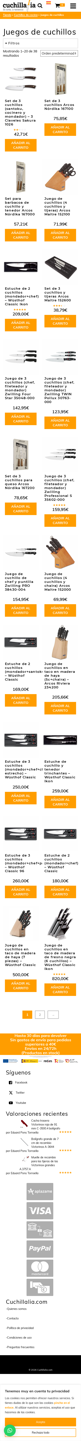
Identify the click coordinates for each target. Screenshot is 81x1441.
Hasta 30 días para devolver (41, 1035)
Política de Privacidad (40, 1364)
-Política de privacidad (20, 1328)
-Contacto (12, 1318)
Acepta (40, 1422)
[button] (10, 1430)
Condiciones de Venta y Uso (50, 1360)
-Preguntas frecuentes (20, 1347)
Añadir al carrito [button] (20, 145)
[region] (40, 1413)
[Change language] (48, 2)
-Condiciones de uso (19, 1337)
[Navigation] (73, 6)
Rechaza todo (40, 1432)
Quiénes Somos (24, 1360)
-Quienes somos (16, 1309)
